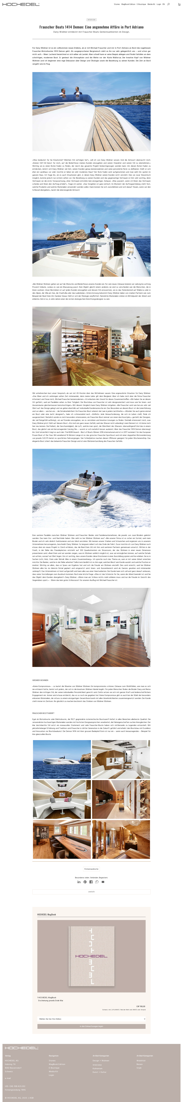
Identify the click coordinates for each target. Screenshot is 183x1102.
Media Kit (151, 4)
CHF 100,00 (141, 1006)
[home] (22, 4)
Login (159, 4)
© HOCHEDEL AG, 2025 (16, 1098)
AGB (32, 1098)
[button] (177, 4)
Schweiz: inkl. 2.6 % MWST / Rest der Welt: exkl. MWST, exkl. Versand (124, 1010)
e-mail (8, 1078)
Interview (97, 1065)
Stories (117, 4)
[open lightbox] (62, 760)
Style (139, 1068)
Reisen (140, 1064)
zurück (91, 891)
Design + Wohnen (101, 1060)
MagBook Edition (128, 4)
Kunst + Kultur (99, 1072)
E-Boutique (141, 4)
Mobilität (141, 1060)
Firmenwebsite (91, 869)
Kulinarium (97, 1068)
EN (164, 4)
